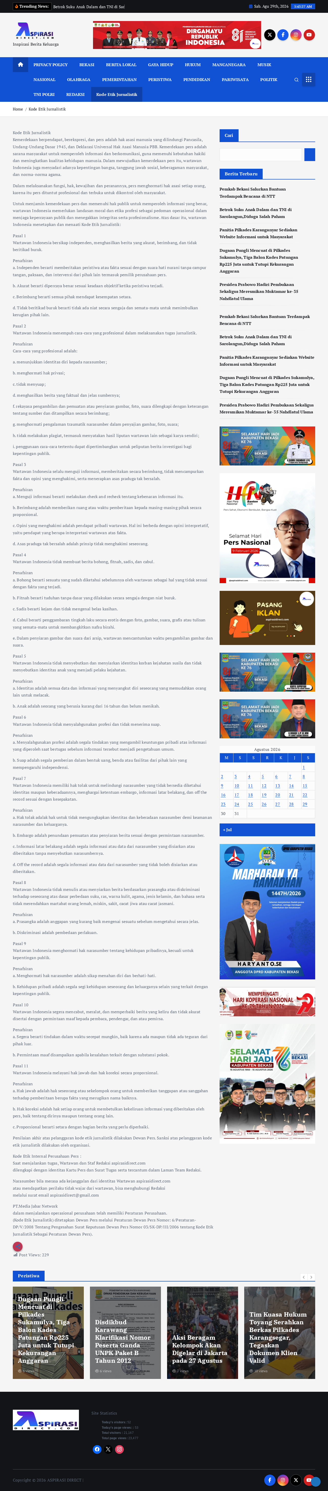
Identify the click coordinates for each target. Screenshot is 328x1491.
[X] (108, 1449)
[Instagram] (119, 1449)
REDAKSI (75, 94)
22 (305, 795)
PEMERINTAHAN (119, 79)
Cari (229, 135)
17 (236, 795)
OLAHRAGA (78, 79)
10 (236, 785)
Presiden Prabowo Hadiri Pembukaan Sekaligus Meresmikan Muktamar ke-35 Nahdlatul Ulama (259, 291)
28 (291, 804)
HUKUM (193, 64)
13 (277, 785)
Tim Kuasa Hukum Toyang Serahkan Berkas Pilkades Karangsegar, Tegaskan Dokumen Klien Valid (201, 1337)
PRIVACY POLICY (51, 64)
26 (264, 804)
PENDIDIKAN (196, 79)
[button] (304, 1277)
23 (223, 804)
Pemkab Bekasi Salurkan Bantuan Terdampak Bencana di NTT (277, 1349)
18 (250, 795)
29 (305, 804)
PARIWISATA (235, 79)
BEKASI (87, 64)
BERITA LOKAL (121, 64)
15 (305, 785)
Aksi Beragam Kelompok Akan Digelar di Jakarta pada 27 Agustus (122, 1349)
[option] (48, 1333)
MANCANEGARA (229, 64)
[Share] (316, 1482)
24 (236, 804)
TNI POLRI (44, 94)
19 (264, 795)
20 (277, 795)
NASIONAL (44, 79)
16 (223, 795)
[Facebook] (97, 1449)
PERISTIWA (160, 79)
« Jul (227, 829)
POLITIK (268, 79)
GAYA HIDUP (160, 64)
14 (291, 785)
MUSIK (264, 64)
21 (291, 795)
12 (264, 785)
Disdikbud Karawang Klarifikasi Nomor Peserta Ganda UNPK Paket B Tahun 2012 (46, 1341)
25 (250, 804)
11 (250, 785)
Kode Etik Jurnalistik (116, 94)
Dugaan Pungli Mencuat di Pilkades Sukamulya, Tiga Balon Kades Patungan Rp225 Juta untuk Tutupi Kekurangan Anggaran (267, 384)
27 (277, 804)
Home (18, 109)
